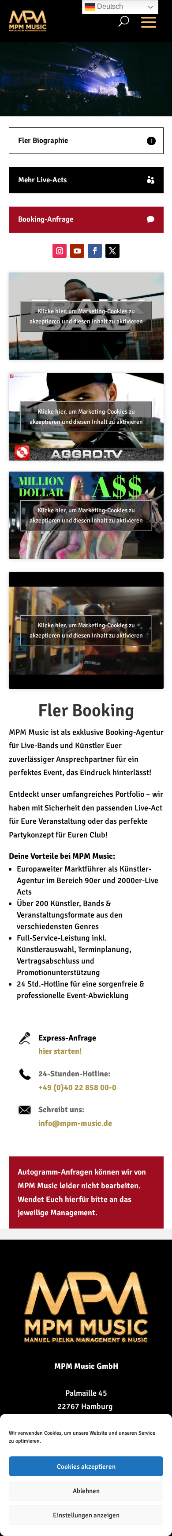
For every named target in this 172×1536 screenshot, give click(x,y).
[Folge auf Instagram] (59, 251)
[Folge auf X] (112, 251)
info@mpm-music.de (75, 1123)
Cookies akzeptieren (86, 1467)
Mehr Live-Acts (42, 179)
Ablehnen (86, 1491)
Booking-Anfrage (45, 219)
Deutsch (109, 6)
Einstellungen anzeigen (86, 1515)
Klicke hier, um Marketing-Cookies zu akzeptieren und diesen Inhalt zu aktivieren (86, 316)
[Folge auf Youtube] (77, 251)
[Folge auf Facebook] (95, 251)
